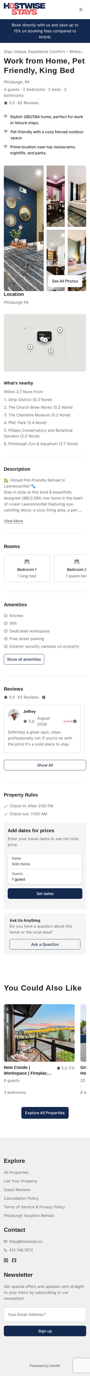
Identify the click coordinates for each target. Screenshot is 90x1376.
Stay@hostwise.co (25, 1241)
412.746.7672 (21, 1250)
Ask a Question (45, 944)
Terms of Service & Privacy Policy (34, 1206)
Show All (45, 765)
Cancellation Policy (21, 1198)
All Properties (16, 1172)
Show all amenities (24, 659)
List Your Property (20, 1181)
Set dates (45, 893)
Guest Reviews (17, 1189)
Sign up (45, 1331)
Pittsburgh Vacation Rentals (29, 1215)
